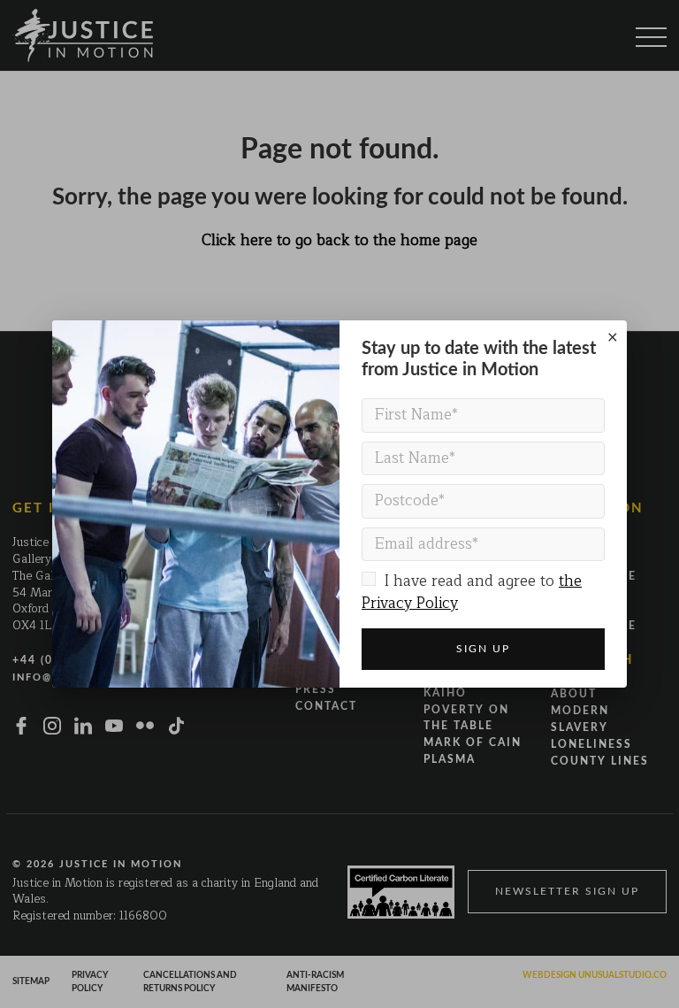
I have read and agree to (472, 592)
